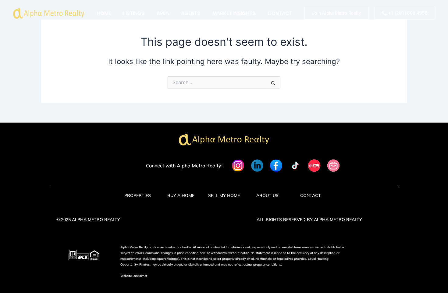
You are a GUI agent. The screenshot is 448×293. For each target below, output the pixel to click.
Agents (190, 13)
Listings (133, 13)
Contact (280, 13)
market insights (233, 13)
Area (163, 13)
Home (104, 13)
